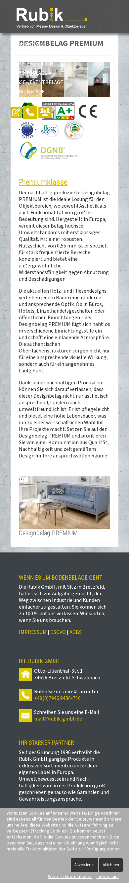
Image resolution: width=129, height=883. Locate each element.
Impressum (108, 876)
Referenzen (26, 101)
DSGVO (58, 632)
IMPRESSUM (33, 632)
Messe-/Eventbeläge (37, 82)
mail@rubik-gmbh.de (58, 719)
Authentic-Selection (39, 54)
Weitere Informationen (70, 876)
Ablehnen (111, 865)
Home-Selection (32, 63)
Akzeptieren (84, 865)
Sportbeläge (28, 91)
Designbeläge (28, 45)
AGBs (75, 632)
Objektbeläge (29, 73)
